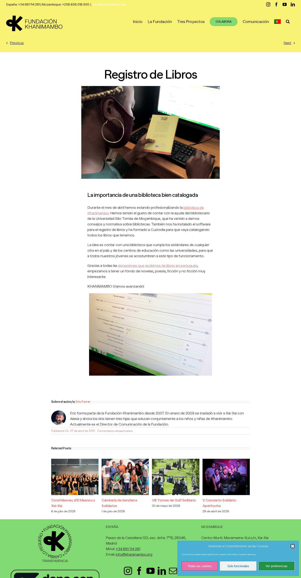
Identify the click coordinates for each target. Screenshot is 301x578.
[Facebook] (139, 571)
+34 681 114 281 (128, 549)
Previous (17, 43)
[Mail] (173, 571)
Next (287, 43)
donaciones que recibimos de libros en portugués (158, 266)
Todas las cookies (200, 566)
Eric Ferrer (83, 402)
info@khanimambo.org (109, 4)
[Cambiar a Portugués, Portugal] (277, 21)
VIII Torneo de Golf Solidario (174, 500)
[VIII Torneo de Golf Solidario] (175, 461)
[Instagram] (128, 571)
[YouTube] (150, 571)
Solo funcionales (238, 566)
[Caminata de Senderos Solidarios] (125, 461)
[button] (293, 546)
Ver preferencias (276, 566)
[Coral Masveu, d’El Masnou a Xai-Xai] (74, 461)
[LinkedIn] (162, 571)
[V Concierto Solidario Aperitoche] (226, 461)
